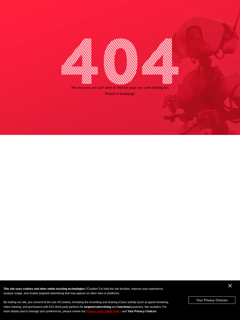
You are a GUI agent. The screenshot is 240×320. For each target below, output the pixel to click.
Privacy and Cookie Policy (103, 311)
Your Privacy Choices (212, 300)
